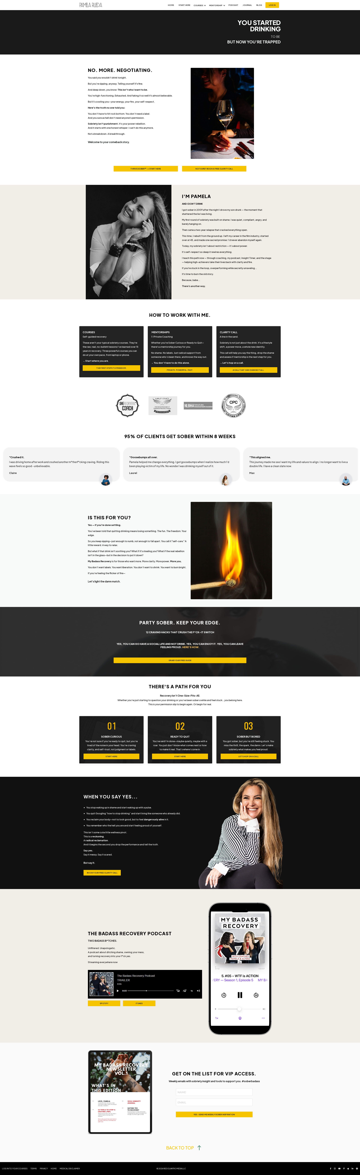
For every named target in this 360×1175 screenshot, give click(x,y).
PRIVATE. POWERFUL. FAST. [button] (180, 370)
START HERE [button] (111, 756)
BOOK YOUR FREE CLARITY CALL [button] (102, 873)
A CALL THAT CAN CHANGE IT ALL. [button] (249, 370)
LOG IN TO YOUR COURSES (14, 1168)
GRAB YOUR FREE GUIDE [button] (180, 660)
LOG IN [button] (272, 5)
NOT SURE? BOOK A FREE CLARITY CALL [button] (214, 169)
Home (171, 5)
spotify (104, 1003)
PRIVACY (44, 1168)
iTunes (139, 1003)
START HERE (184, 5)
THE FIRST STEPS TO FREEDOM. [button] (111, 368)
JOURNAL (247, 5)
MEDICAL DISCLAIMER (70, 1168)
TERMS (34, 1168)
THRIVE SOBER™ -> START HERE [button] (145, 169)
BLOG (259, 5)
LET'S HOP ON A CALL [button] (248, 756)
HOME (54, 1168)
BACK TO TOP (180, 1147)
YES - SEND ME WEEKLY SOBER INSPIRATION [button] (214, 1114)
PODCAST (233, 5)
